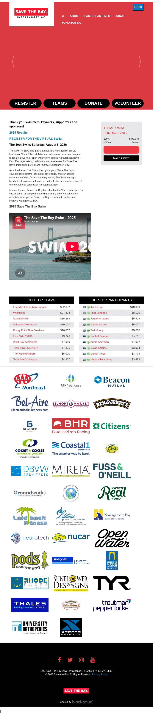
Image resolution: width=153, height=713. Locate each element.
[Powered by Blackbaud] (83, 701)
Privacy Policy (100, 674)
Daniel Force (98, 353)
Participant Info (97, 16)
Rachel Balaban (99, 336)
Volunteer (127, 103)
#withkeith (19, 312)
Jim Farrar (96, 306)
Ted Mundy (97, 330)
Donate (121, 16)
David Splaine (98, 347)
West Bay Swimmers (25, 342)
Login (138, 7)
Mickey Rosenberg (101, 359)
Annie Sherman (99, 342)
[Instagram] (81, 659)
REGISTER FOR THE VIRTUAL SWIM (35, 138)
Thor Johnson (98, 312)
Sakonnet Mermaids (25, 324)
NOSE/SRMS (21, 318)
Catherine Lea (98, 324)
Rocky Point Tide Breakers (28, 330)
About (75, 16)
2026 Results (18, 132)
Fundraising (72, 22)
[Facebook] (59, 659)
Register (25, 103)
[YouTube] (93, 659)
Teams (59, 103)
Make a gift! (121, 158)
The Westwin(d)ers (24, 353)
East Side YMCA (22, 336)
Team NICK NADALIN (25, 347)
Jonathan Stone (99, 318)
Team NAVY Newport (25, 359)
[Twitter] (70, 659)
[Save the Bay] (31, 13)
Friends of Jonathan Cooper (29, 306)
